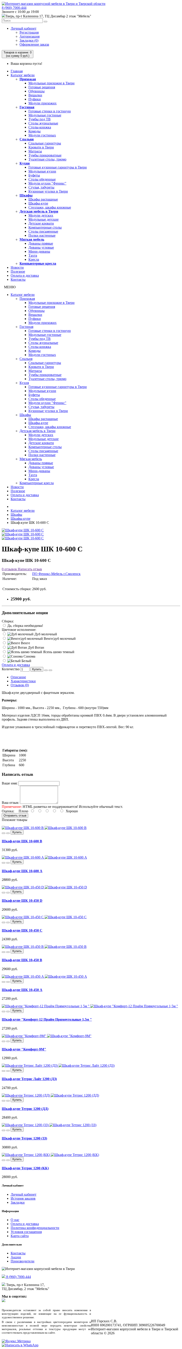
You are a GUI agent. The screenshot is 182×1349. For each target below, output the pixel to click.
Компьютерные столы (45, 227)
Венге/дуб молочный (59, 638)
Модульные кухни (42, 171)
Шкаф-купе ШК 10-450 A (22, 990)
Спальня (27, 139)
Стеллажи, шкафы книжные (49, 207)
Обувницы (36, 91)
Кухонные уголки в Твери (48, 191)
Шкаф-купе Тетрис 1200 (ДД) (25, 1109)
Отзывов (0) (20, 685)
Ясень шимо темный (58, 652)
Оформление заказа (34, 44)
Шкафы (26, 195)
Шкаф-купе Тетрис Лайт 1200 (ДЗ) (29, 1079)
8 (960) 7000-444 (14, 8)
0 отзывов (9, 569)
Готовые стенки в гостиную (49, 111)
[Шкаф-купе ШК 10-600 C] (23, 530)
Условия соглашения (26, 1232)
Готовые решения (41, 87)
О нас (15, 1220)
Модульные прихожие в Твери (51, 83)
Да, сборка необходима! (24, 626)
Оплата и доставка (25, 275)
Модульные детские (43, 219)
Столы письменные (43, 231)
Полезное (18, 271)
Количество (11, 669)
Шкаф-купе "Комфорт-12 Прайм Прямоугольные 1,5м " (47, 1019)
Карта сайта (20, 1236)
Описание (18, 677)
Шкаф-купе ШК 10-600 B (22, 841)
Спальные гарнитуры (44, 143)
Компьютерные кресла (38, 263)
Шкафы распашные (43, 199)
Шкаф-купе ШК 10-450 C (22, 930)
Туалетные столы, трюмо (47, 159)
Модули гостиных (42, 135)
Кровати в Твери (41, 147)
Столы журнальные (43, 123)
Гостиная (27, 107)
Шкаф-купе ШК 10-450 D (22, 900)
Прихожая (28, 79)
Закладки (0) (29, 40)
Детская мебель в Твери (39, 211)
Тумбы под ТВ (39, 119)
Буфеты (34, 175)
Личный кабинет (23, 28)
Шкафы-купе (38, 203)
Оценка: (8, 811)
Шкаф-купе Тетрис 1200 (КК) (25, 1168)
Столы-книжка (39, 127)
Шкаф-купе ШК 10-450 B (22, 960)
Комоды (34, 131)
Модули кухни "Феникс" (47, 183)
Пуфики (34, 99)
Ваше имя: (10, 783)
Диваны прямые (40, 243)
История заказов (23, 1198)
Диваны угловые (41, 247)
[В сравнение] (50, 670)
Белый (26, 661)
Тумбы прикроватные (44, 155)
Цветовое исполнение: (19, 630)
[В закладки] (46, 670)
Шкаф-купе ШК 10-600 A (22, 871)
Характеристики (23, 681)
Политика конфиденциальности (35, 1228)
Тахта (32, 255)
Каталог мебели (23, 75)
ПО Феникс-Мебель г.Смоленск (56, 574)
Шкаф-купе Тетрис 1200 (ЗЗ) (24, 1138)
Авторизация (30, 36)
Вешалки (35, 95)
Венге (25, 643)
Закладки (18, 1202)
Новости (17, 267)
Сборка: (8, 621)
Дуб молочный (45, 634)
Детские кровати (41, 223)
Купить (37, 669)
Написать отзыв (29, 569)
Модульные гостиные (44, 115)
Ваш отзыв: (10, 803)
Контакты (18, 279)
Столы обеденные (42, 179)
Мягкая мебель (32, 239)
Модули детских (40, 215)
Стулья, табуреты (41, 187)
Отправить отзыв (15, 815)
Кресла (33, 259)
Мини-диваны (39, 251)
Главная (17, 71)
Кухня (25, 163)
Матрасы (35, 151)
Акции (16, 1257)
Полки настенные (41, 235)
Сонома (29, 656)
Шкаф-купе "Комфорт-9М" (24, 1049)
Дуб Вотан (35, 647)
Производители (22, 1261)
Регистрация (29, 32)
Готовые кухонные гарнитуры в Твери (57, 167)
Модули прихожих (42, 103)
